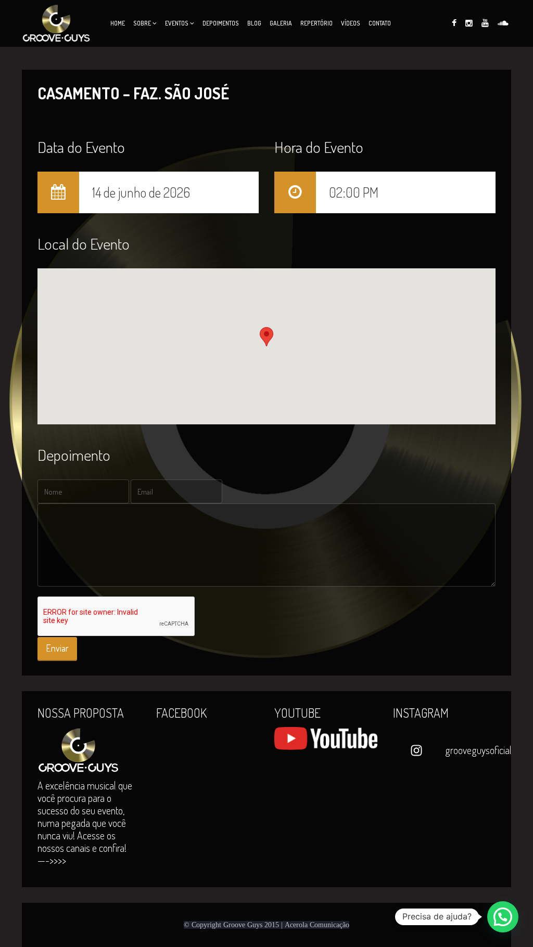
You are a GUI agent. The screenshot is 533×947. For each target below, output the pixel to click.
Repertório (316, 23)
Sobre (142, 23)
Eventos (176, 23)
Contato (380, 23)
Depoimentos (220, 23)
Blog (254, 23)
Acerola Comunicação (317, 925)
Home (117, 23)
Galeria (281, 23)
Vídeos (350, 23)
